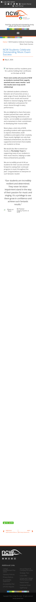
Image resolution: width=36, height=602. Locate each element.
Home (5, 42)
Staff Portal (23, 588)
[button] (18, 33)
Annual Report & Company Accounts (26, 569)
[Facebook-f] (15, 559)
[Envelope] (3, 559)
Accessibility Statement (7, 580)
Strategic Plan (24, 573)
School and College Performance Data (26, 579)
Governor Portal (25, 585)
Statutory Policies (8, 574)
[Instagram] (9, 559)
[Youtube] (6, 559)
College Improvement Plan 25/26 (9, 570)
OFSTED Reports (8, 586)
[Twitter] (12, 559)
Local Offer (23, 575)
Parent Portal (24, 582)
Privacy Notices (8, 577)
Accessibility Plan (8, 584)
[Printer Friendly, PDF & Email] (8, 523)
